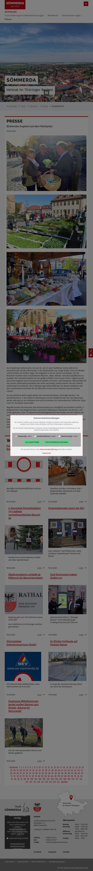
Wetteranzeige (66, 436)
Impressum (46, 453)
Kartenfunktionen (43, 436)
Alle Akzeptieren (32, 442)
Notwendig (22, 436)
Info (29, 436)
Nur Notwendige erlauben (56, 442)
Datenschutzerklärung (48, 449)
